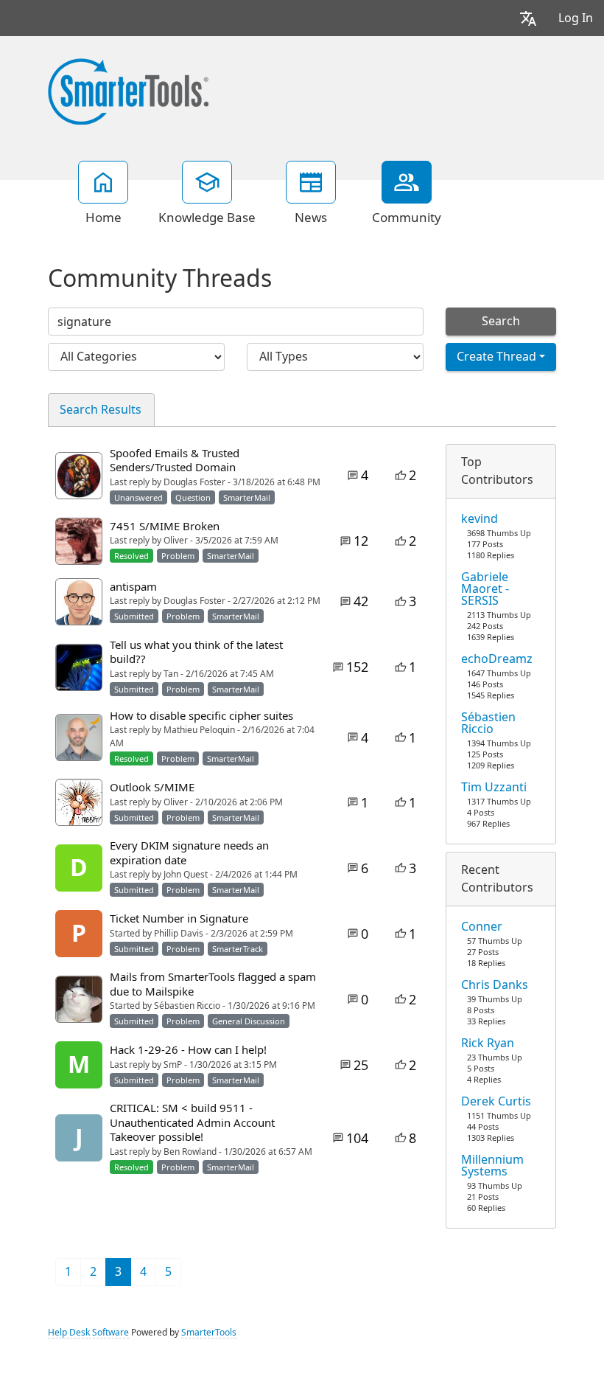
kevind (479, 519)
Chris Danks (494, 985)
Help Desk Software (88, 1332)
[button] (528, 18)
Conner (481, 927)
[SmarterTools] (128, 90)
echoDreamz (497, 659)
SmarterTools (208, 1332)
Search (501, 321)
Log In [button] (575, 18)
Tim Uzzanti (494, 788)
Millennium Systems (492, 1166)
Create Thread (496, 357)
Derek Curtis (496, 1102)
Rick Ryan (487, 1043)
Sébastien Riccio (488, 723)
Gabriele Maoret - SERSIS (485, 589)
